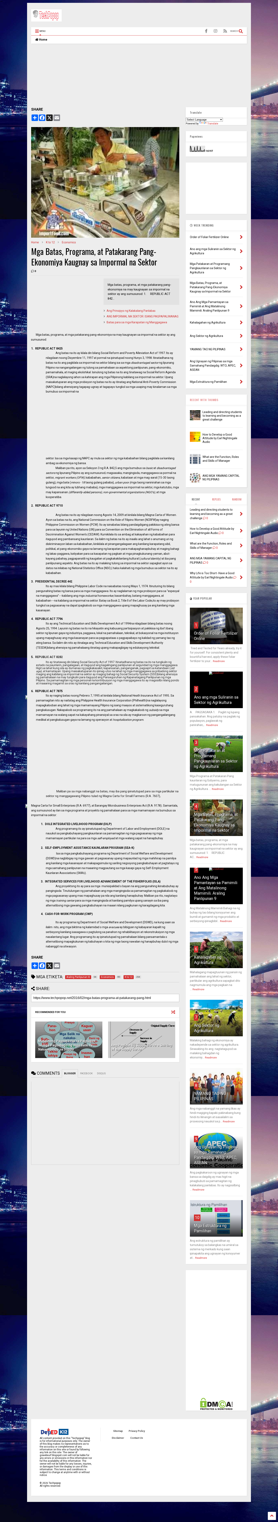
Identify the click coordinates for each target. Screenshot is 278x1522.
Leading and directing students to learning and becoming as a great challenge (222, 415)
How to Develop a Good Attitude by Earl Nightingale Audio (219, 438)
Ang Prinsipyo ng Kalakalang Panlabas (131, 310)
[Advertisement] (173, 16)
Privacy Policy (137, 1431)
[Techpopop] (46, 20)
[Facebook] (206, 31)
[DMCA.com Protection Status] (216, 1409)
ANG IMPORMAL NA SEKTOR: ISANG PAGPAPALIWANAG (142, 316)
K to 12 (50, 242)
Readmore (219, 661)
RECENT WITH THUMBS (204, 400)
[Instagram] (215, 31)
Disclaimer (118, 1438)
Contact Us (136, 1438)
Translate (212, 123)
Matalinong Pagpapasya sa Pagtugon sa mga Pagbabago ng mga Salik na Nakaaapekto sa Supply (66, 1045)
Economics (69, 242)
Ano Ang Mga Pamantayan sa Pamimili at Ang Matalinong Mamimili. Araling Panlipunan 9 (215, 888)
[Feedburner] (225, 31)
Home (42, 39)
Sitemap (118, 1431)
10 (197, 1217)
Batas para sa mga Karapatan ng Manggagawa (137, 322)
